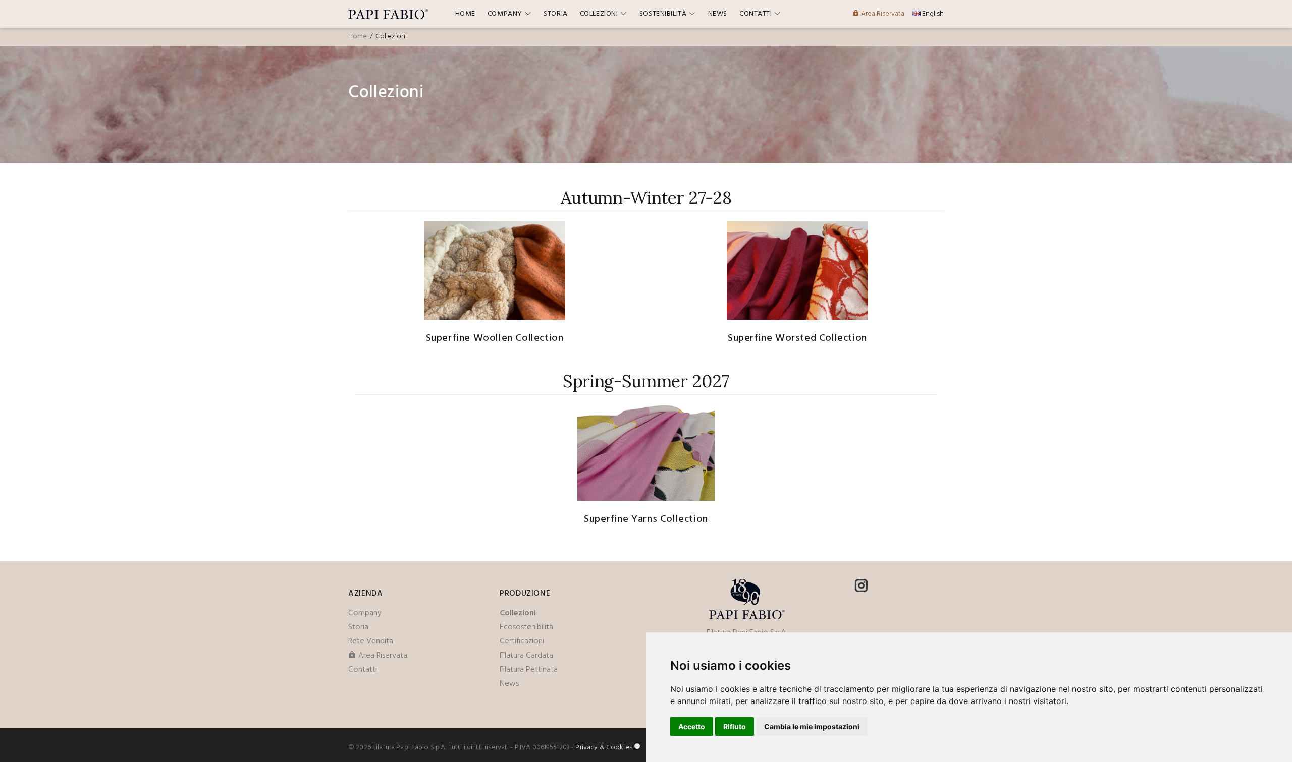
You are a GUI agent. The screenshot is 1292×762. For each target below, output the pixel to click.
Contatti (362, 669)
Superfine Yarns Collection (646, 519)
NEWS (717, 14)
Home (357, 36)
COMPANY (505, 14)
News (509, 683)
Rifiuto (734, 726)
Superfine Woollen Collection (495, 338)
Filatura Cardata (526, 655)
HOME (465, 14)
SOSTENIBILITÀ (662, 14)
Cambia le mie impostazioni (811, 726)
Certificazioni (522, 641)
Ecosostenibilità (526, 627)
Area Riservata (881, 14)
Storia (358, 627)
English (932, 14)
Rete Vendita (370, 641)
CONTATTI (755, 14)
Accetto (691, 726)
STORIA (555, 14)
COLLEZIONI (599, 14)
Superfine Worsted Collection (797, 338)
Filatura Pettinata (529, 669)
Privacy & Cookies (603, 747)
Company (365, 613)
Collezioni (518, 613)
